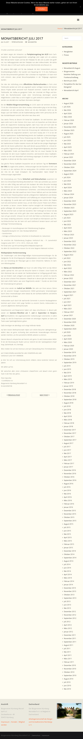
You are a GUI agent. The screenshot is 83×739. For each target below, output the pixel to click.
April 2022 (68, 268)
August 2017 (68, 443)
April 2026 (68, 113)
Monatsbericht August (72, 68)
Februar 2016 (69, 504)
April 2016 (68, 497)
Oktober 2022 (69, 248)
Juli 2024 (67, 177)
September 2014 (70, 558)
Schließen (41, 9)
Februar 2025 (69, 154)
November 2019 (70, 356)
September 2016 (70, 480)
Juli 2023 (67, 218)
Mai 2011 (67, 652)
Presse (66, 55)
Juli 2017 (67, 446)
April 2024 (68, 187)
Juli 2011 (67, 648)
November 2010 (70, 669)
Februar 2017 (69, 463)
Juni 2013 (67, 605)
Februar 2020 (69, 346)
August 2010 (68, 679)
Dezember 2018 (70, 389)
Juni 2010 (67, 685)
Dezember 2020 (70, 319)
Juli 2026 (67, 107)
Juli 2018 (67, 406)
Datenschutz (36, 735)
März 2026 (68, 117)
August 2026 (68, 103)
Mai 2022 (67, 265)
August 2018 (68, 403)
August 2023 (68, 214)
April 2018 (68, 416)
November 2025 (70, 127)
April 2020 (68, 339)
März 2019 (68, 379)
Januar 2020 (68, 349)
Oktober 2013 (69, 595)
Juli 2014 (67, 564)
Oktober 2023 (69, 208)
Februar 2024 (69, 194)
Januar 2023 (68, 238)
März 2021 (68, 309)
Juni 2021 (67, 302)
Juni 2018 (67, 409)
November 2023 (70, 204)
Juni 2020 (67, 335)
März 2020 (68, 342)
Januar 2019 (68, 386)
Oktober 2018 (69, 396)
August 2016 (68, 483)
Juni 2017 (67, 450)
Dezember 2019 (70, 352)
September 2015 (70, 521)
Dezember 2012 (70, 611)
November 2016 (70, 473)
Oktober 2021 (69, 288)
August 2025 (68, 134)
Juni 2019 (67, 369)
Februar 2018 (69, 423)
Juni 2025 (67, 140)
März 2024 (68, 191)
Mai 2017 (67, 453)
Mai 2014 (67, 571)
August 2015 (68, 524)
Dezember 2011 (70, 635)
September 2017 (70, 440)
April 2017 (68, 457)
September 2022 (70, 251)
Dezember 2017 (70, 430)
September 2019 (70, 362)
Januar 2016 (68, 507)
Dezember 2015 (70, 510)
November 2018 (70, 393)
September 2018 (70, 399)
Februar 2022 (69, 275)
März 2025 (68, 150)
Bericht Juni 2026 (70, 81)
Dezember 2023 (70, 201)
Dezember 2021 (70, 282)
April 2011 (68, 655)
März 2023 (68, 231)
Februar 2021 (69, 312)
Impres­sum (5, 722)
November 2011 (70, 638)
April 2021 (68, 305)
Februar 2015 (69, 544)
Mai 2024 (67, 184)
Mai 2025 (67, 144)
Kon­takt (14, 722)
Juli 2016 (67, 487)
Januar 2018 (68, 426)
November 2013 (70, 591)
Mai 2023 (67, 224)
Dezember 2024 (70, 160)
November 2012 (70, 615)
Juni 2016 (67, 490)
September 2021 (70, 292)
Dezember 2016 (70, 470)
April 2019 (68, 376)
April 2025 (68, 147)
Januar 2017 (68, 467)
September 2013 (70, 598)
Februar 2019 (69, 383)
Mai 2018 (67, 413)
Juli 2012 (67, 621)
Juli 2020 (67, 332)
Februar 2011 (69, 662)
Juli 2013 (67, 601)
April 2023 (68, 228)
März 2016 (68, 500)
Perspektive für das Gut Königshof (72, 85)
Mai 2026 (67, 110)
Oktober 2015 (69, 517)
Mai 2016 (67, 494)
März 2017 (68, 460)
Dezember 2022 (70, 241)
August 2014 (68, 561)
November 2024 (70, 164)
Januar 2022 (68, 278)
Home (59, 28)
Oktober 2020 (69, 325)
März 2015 (68, 541)
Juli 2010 (67, 682)
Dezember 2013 (70, 588)
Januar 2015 (68, 547)
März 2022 (68, 272)
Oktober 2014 (69, 554)
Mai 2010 (67, 689)
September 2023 (70, 211)
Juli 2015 (67, 527)
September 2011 (70, 642)
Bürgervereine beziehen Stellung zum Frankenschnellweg (72, 74)
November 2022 (70, 245)
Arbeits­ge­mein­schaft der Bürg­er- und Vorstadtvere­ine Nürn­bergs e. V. (41, 722)
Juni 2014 (67, 568)
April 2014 (68, 574)
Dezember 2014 (70, 551)
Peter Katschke (17, 42)
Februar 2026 (69, 120)
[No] (80, 7)
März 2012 (68, 628)
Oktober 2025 (69, 130)
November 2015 (70, 514)
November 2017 (70, 433)
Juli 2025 (67, 137)
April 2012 (68, 625)
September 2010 (70, 675)
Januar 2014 (68, 584)
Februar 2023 (69, 234)
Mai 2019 (67, 372)
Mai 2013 (67, 608)
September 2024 (70, 171)
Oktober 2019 (69, 359)
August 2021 (68, 295)
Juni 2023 (67, 221)
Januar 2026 (68, 123)
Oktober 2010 (69, 672)
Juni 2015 (67, 531)
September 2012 (70, 618)
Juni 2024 (67, 181)
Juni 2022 (67, 261)
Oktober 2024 (69, 167)
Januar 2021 (68, 315)
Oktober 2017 (69, 436)
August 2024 (68, 174)
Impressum (45, 735)
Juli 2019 (67, 366)
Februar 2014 (69, 581)
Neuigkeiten (32, 42)
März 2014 (68, 578)
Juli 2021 (67, 298)
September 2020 (70, 329)
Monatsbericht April (71, 90)
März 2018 (68, 420)
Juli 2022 (67, 258)
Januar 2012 (68, 632)
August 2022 (68, 255)
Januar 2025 (68, 157)
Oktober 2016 (69, 477)
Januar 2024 (68, 197)
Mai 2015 (67, 534)
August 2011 (68, 645)
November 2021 (70, 285)
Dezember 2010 (70, 665)
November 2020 (70, 322)
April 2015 (68, 537)
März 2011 (68, 658)
